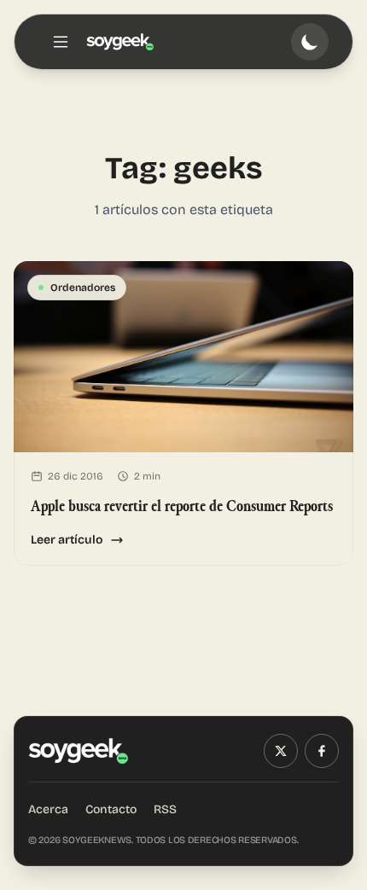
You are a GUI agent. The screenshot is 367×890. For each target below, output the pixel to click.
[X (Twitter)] (281, 751)
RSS (165, 809)
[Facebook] (322, 751)
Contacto (111, 809)
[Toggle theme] (310, 42)
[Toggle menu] (60, 42)
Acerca (48, 809)
